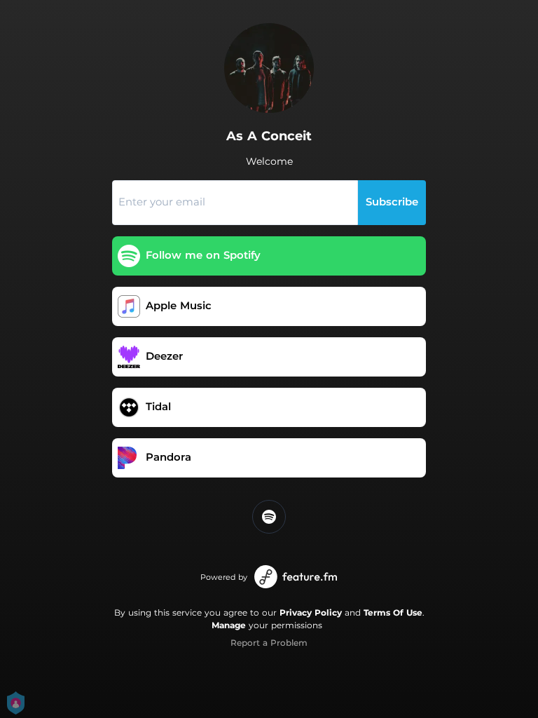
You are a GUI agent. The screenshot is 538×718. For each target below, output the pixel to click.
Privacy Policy (311, 612)
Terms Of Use (393, 612)
